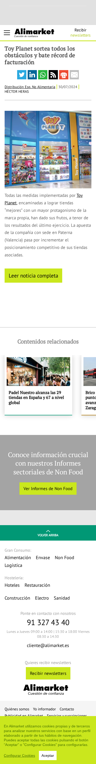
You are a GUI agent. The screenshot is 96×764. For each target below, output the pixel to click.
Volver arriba (48, 535)
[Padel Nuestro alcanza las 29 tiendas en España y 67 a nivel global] (38, 385)
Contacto (67, 709)
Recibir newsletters (48, 673)
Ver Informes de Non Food (48, 488)
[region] (48, 740)
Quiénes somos (17, 709)
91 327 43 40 (48, 622)
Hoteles (12, 585)
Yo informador (44, 709)
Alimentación (18, 557)
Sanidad (62, 598)
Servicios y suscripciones (67, 715)
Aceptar (47, 755)
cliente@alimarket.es (48, 645)
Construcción (17, 598)
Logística (13, 565)
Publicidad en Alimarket (24, 715)
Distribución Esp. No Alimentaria (30, 87)
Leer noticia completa (33, 275)
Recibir (80, 32)
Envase (43, 557)
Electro (42, 598)
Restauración (37, 585)
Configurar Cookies (19, 755)
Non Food (64, 557)
